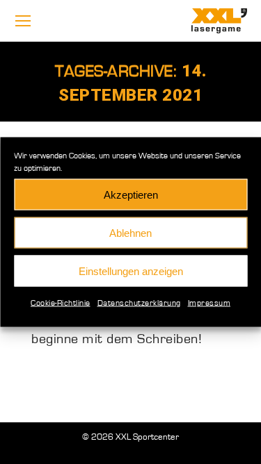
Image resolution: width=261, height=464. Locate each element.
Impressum (209, 303)
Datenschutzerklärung (139, 303)
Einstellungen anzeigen (131, 270)
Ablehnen (130, 232)
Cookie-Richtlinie (60, 303)
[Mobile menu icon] (23, 21)
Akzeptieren (131, 194)
